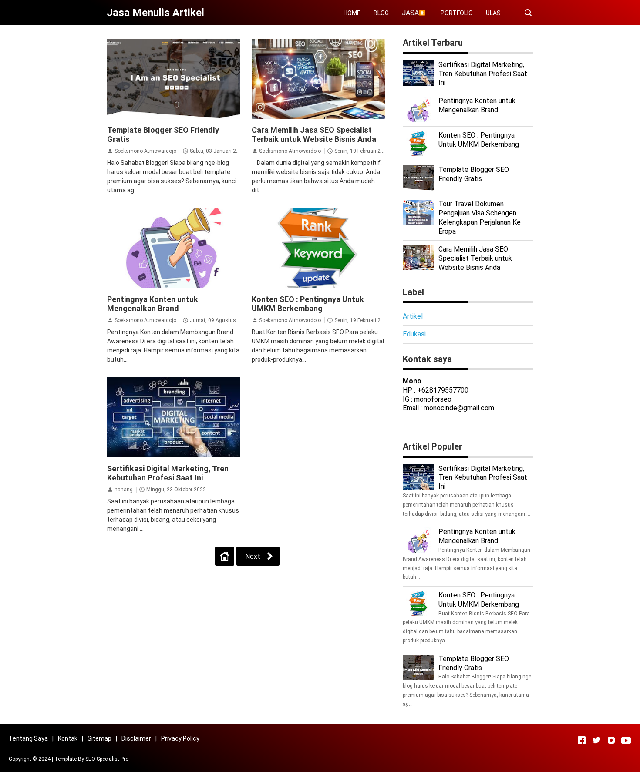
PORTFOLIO (457, 13)
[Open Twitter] (596, 740)
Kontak (67, 738)
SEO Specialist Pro (106, 759)
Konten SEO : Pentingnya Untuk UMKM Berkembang (308, 304)
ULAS (493, 13)
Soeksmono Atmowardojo (145, 151)
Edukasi (414, 334)
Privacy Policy (180, 738)
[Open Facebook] (581, 740)
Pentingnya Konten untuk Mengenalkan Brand (152, 304)
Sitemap (99, 738)
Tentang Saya (28, 738)
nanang (124, 490)
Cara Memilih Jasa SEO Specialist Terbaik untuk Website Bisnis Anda (314, 134)
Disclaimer (136, 738)
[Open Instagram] (611, 740)
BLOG (381, 13)
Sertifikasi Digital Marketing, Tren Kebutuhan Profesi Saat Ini (168, 473)
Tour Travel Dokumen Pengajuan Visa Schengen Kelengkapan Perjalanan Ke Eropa (479, 217)
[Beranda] (224, 556)
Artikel (413, 316)
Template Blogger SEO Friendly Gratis (473, 174)
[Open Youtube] (626, 740)
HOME (352, 13)
